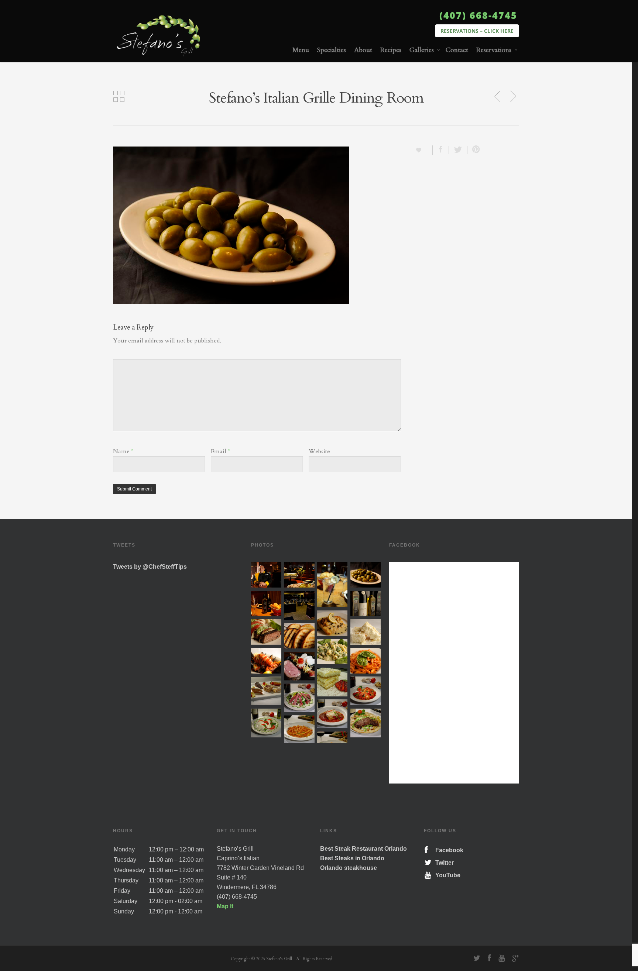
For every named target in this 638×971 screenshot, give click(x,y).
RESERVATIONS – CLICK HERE (477, 30)
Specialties (331, 50)
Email (220, 451)
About (363, 50)
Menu (300, 50)
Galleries (421, 50)
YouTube (446, 875)
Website (319, 451)
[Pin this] (474, 150)
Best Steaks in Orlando (352, 858)
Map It (225, 906)
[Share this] (441, 150)
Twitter (443, 863)
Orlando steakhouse (348, 868)
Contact (457, 50)
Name (123, 451)
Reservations (493, 50)
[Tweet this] (458, 150)
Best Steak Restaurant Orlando (363, 849)
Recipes (390, 50)
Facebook (447, 850)
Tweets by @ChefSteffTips (150, 567)
